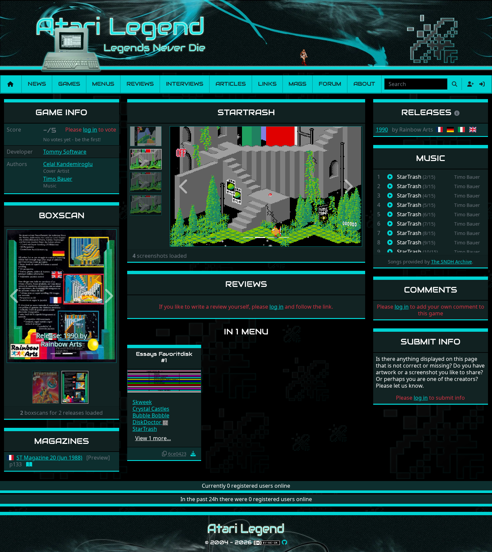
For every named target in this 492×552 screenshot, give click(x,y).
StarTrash (145, 428)
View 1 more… (153, 438)
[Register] (469, 84)
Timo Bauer (57, 178)
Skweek (142, 402)
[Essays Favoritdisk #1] (164, 380)
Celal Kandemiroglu (68, 164)
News (37, 83)
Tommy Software (64, 151)
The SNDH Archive (451, 261)
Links (267, 83)
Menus (103, 83)
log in (90, 129)
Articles (231, 83)
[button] (15, 296)
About (364, 83)
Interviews (184, 83)
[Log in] (482, 84)
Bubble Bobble (151, 415)
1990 (382, 129)
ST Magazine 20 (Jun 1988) (49, 458)
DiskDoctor (148, 422)
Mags (297, 83)
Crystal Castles (151, 408)
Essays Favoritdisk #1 (164, 357)
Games (69, 83)
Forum (330, 83)
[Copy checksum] (164, 453)
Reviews (140, 83)
